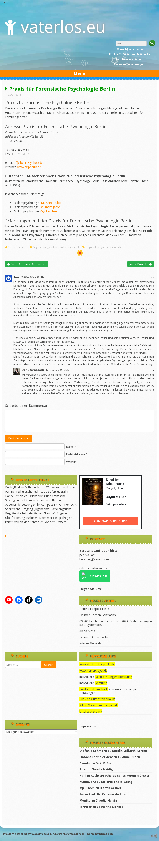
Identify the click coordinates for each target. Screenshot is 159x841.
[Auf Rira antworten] (152, 277)
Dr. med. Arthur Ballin (94, 637)
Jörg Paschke (48, 211)
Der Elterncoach (17, 247)
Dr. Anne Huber (50, 203)
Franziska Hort (111, 788)
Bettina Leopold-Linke (94, 609)
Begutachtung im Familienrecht (104, 247)
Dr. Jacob (50, 207)
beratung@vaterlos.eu (94, 559)
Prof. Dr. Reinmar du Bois (107, 794)
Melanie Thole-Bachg (117, 782)
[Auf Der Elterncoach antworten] (152, 370)
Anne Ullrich (131, 757)
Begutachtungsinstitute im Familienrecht (56, 247)
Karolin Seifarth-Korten (129, 751)
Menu (79, 73)
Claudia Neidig (102, 769)
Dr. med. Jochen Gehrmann (98, 615)
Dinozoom (106, 834)
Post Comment (18, 438)
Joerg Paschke (139, 264)
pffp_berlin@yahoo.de (28, 163)
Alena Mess (87, 631)
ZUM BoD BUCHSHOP (111, 521)
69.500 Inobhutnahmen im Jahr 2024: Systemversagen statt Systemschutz (116, 623)
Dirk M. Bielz (105, 763)
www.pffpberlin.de (29, 167)
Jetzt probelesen (117, 504)
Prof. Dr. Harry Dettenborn (28, 264)
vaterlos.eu (63, 26)
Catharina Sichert (110, 807)
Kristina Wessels (90, 643)
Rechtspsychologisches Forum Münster (120, 776)
